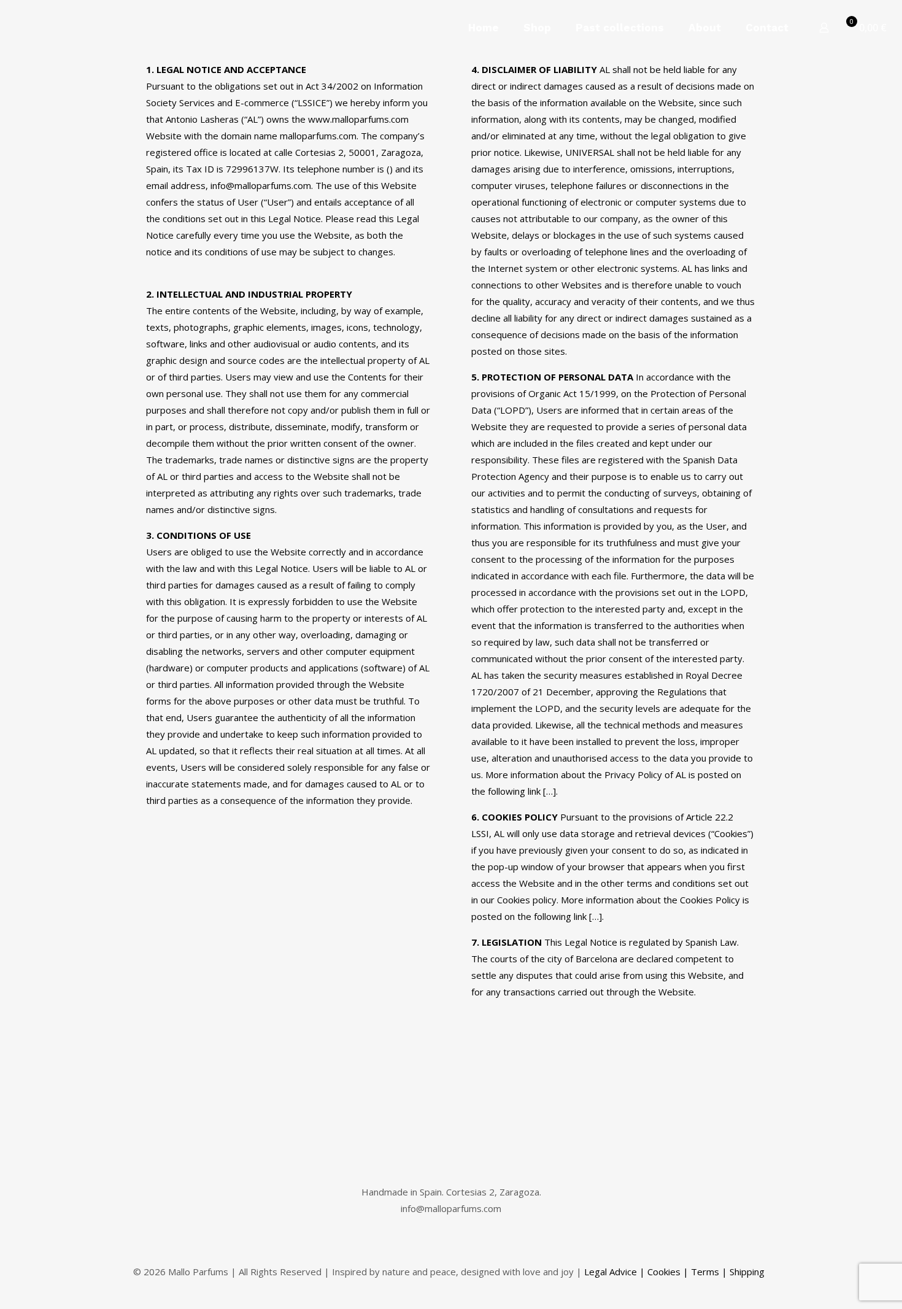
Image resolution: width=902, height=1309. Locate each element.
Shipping (747, 1271)
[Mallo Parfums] (104, 27)
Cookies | (667, 1271)
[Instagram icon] (747, 1288)
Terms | (709, 1271)
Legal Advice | (614, 1271)
